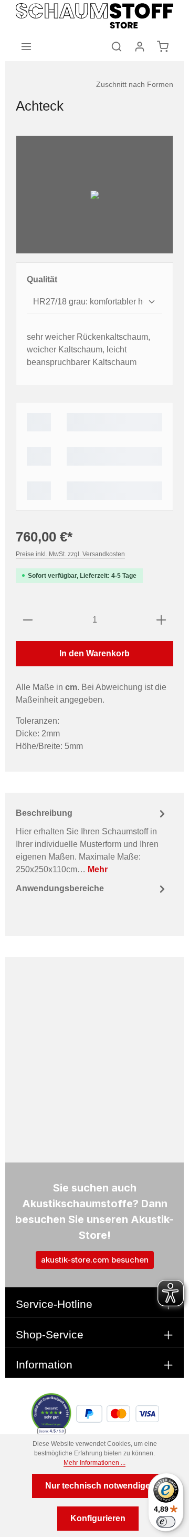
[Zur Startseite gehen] (94, 15)
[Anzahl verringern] (28, 620)
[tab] (92, 841)
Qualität (42, 279)
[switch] (165, 1522)
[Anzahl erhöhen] (161, 620)
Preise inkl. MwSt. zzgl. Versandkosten (70, 554)
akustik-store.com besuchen (95, 1260)
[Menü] (26, 46)
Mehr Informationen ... (94, 1462)
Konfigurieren (97, 1518)
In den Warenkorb (94, 653)
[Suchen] (116, 46)
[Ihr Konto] (139, 46)
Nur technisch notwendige (97, 1485)
